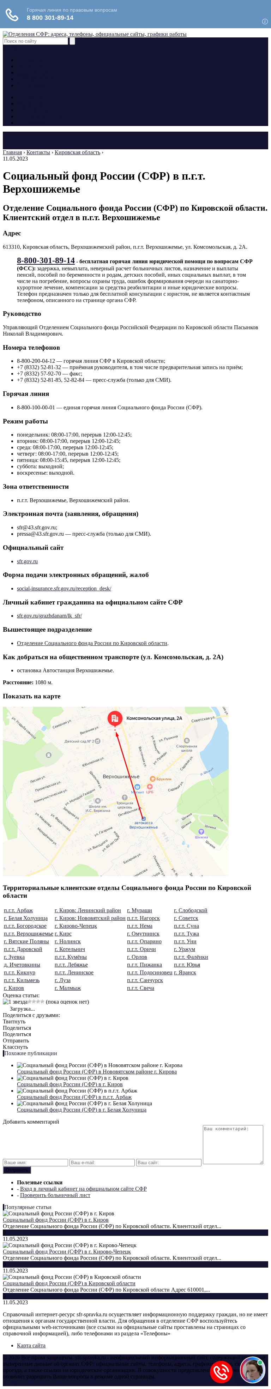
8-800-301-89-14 (46, 260)
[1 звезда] (15, 1002)
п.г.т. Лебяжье (71, 965)
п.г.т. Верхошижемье (28, 934)
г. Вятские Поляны (26, 941)
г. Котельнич (70, 949)
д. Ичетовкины (22, 965)
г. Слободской (190, 910)
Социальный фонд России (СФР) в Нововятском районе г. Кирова (97, 1072)
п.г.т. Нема (139, 926)
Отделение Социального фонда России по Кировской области (92, 643)
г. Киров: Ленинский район (88, 910)
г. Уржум (184, 949)
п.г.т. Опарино (144, 941)
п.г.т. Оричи (141, 949)
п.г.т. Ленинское (74, 972)
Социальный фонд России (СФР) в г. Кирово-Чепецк (67, 1252)
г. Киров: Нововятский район (90, 918)
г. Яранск (185, 972)
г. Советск (186, 918)
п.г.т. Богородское (25, 926)
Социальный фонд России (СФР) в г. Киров (70, 1084)
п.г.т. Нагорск (143, 918)
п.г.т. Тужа (186, 934)
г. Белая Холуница (26, 918)
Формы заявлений (39, 85)
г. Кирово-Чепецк (76, 926)
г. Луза (63, 980)
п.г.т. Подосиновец (150, 972)
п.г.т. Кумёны (71, 957)
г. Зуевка (14, 957)
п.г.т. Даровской (23, 949)
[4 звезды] (38, 1001)
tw (14, 48)
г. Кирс (63, 934)
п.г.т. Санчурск (145, 980)
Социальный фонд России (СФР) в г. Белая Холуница (81, 1110)
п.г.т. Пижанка (144, 965)
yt (5, 48)
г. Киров (14, 988)
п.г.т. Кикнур (19, 972)
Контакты (29, 60)
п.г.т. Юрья (187, 965)
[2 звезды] (30, 1001)
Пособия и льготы (39, 79)
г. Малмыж (68, 988)
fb (9, 48)
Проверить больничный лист (55, 1195)
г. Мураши (139, 910)
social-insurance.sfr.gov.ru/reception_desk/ (64, 588)
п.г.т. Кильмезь (22, 980)
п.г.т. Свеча (140, 988)
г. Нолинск (68, 941)
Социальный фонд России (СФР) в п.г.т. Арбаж (74, 1097)
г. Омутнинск (143, 934)
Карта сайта (31, 1345)
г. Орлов (137, 957)
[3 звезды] (34, 1001)
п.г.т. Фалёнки (191, 957)
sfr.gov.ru (27, 561)
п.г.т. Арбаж (18, 910)
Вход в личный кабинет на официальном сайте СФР (83, 1189)
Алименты (30, 66)
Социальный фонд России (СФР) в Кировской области (69, 1283)
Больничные (32, 73)
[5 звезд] (42, 1001)
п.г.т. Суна (186, 926)
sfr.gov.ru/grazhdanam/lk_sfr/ (49, 616)
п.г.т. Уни (185, 941)
